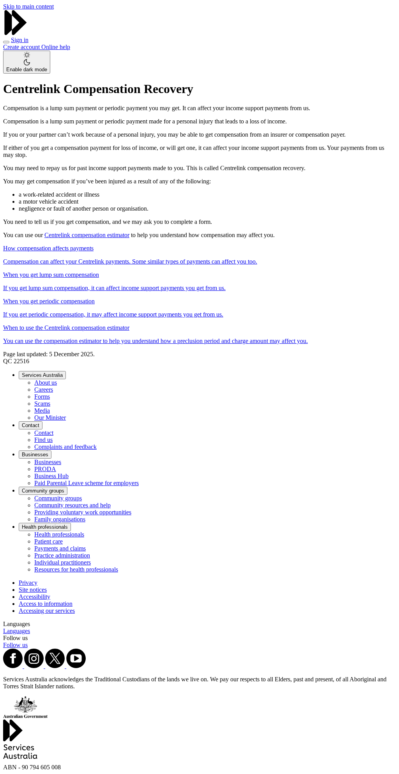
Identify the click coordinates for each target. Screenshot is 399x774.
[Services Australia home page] (15, 33)
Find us (43, 439)
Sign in (19, 40)
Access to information (45, 603)
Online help (55, 47)
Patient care (48, 541)
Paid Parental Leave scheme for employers (86, 483)
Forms (42, 396)
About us (45, 382)
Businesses (35, 454)
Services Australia (42, 375)
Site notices (33, 589)
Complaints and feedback (65, 446)
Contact (30, 425)
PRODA (45, 469)
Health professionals (45, 527)
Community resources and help (72, 505)
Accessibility (34, 596)
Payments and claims (60, 548)
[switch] (26, 62)
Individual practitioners (62, 562)
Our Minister (50, 417)
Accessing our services (47, 610)
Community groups (43, 491)
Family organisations (59, 519)
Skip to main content (28, 6)
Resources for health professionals (76, 569)
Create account (22, 47)
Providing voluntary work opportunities (82, 512)
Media (42, 410)
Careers (43, 389)
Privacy (28, 582)
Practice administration (62, 555)
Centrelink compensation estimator (86, 235)
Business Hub (51, 476)
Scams (42, 403)
